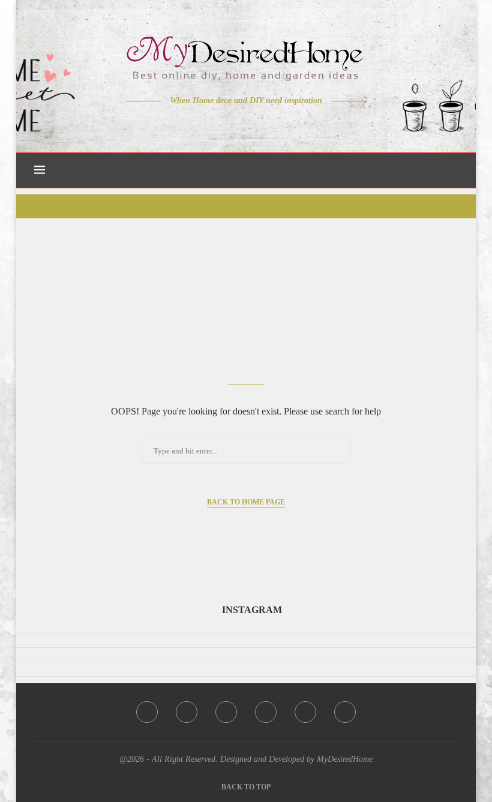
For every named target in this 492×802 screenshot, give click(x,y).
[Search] (452, 170)
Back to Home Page (246, 502)
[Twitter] (221, 124)
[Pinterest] (254, 124)
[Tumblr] (271, 124)
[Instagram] (238, 124)
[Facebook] (204, 124)
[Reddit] (288, 124)
